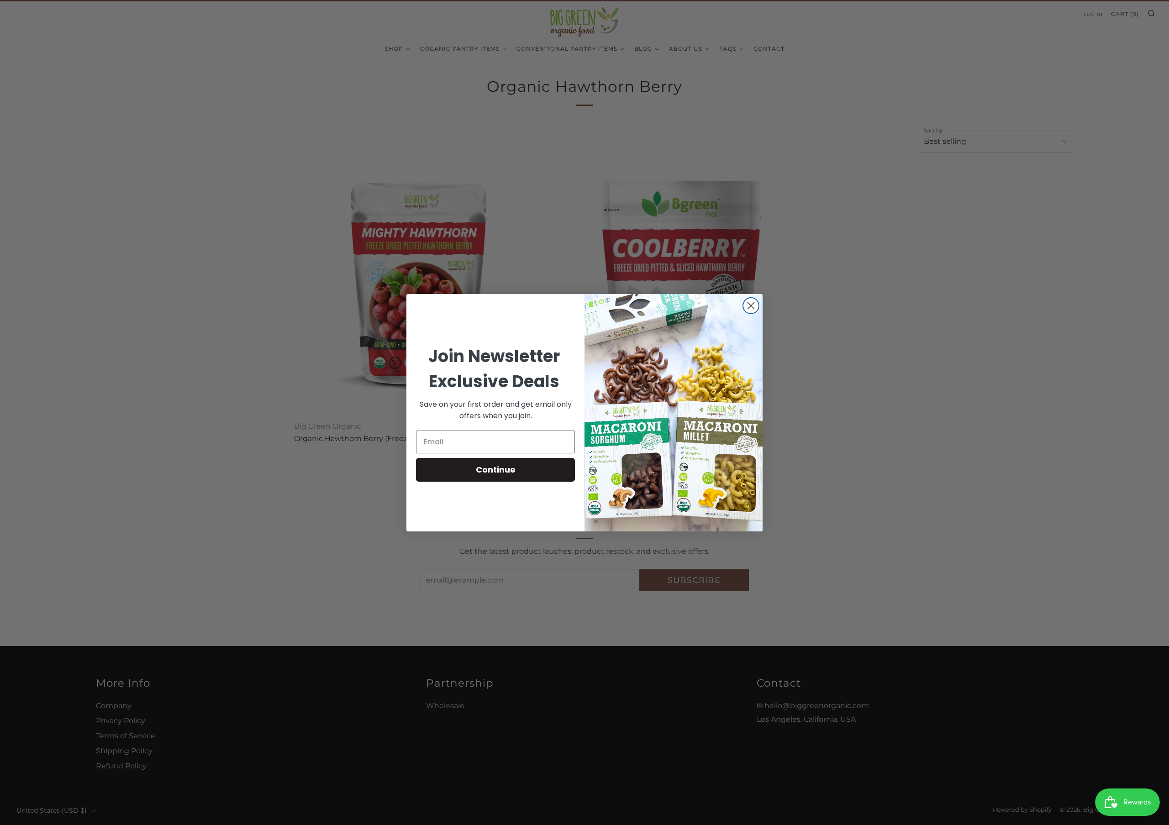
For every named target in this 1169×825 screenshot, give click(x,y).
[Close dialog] (751, 306)
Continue (496, 469)
